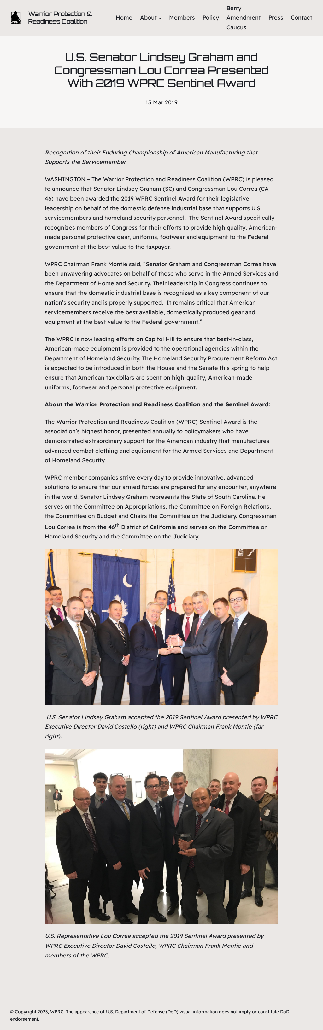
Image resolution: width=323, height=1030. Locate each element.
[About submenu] (160, 18)
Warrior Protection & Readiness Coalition (60, 17)
